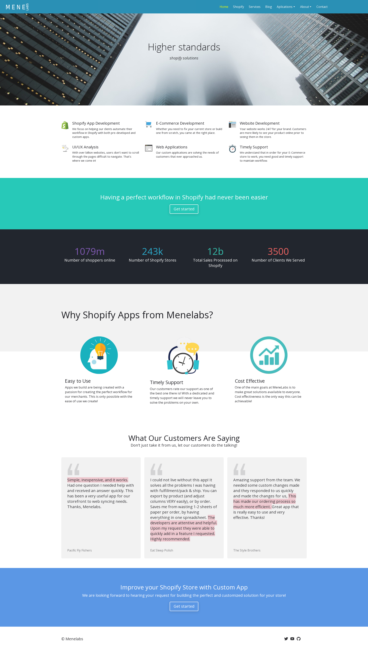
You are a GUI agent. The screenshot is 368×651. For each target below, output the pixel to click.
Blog (268, 7)
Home (224, 7)
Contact (322, 7)
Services (254, 7)
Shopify (238, 7)
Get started (184, 209)
